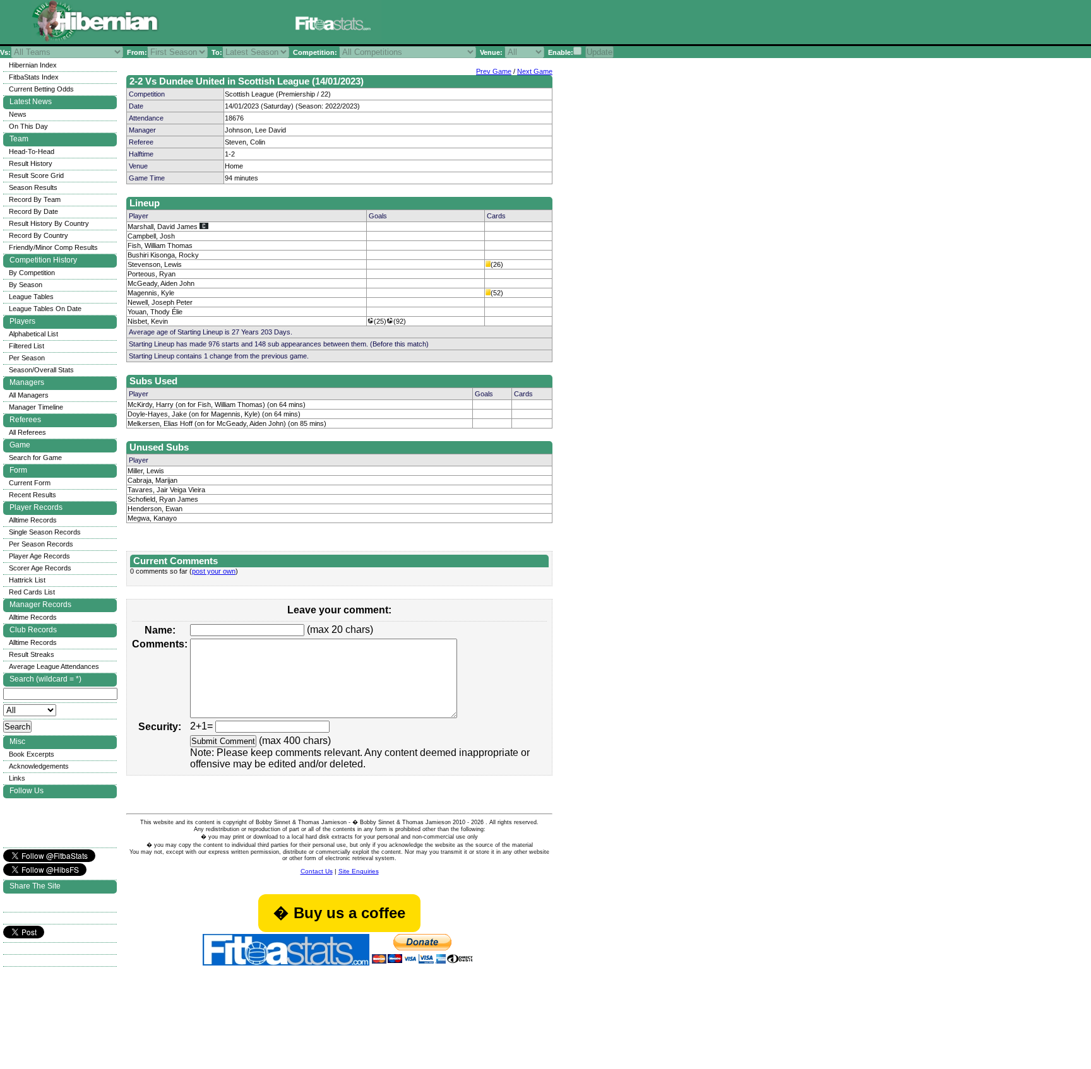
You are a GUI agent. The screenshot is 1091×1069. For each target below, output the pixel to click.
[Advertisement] (539, 24)
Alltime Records (33, 520)
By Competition (32, 272)
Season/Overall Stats (41, 370)
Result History (30, 163)
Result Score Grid (36, 175)
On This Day (28, 126)
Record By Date (33, 211)
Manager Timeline (36, 407)
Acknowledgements (39, 766)
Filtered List (26, 346)
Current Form (30, 483)
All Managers (29, 395)
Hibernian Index (33, 65)
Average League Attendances (54, 666)
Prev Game (493, 71)
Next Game (534, 71)
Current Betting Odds (41, 89)
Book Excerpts (31, 754)
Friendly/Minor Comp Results (53, 247)
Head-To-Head (31, 151)
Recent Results (32, 495)
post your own (213, 571)
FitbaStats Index (34, 77)
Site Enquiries (358, 871)
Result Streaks (31, 654)
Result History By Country (49, 223)
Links (17, 778)
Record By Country (38, 235)
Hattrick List (27, 580)
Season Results (33, 187)
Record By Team (35, 199)
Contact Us (317, 871)
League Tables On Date (45, 308)
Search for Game (35, 457)
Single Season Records (45, 532)
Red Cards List (32, 592)
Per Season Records (41, 544)
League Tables (31, 296)
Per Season (27, 358)
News (18, 114)
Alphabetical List (33, 334)
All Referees (27, 432)
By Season (25, 284)
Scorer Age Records (40, 568)
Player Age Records (39, 556)
